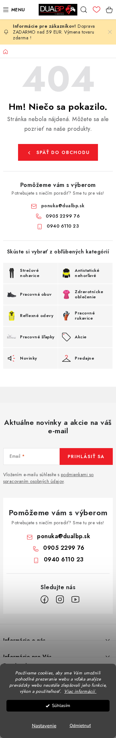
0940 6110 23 (63, 226)
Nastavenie (44, 726)
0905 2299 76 (63, 216)
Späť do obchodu (63, 152)
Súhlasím (61, 705)
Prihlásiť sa (86, 456)
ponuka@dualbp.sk (63, 205)
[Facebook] (44, 599)
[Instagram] (60, 599)
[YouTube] (75, 599)
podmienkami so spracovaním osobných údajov (48, 478)
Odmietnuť (80, 726)
